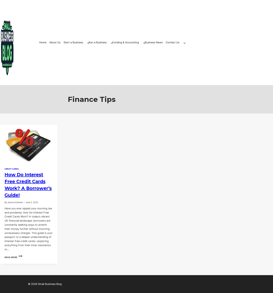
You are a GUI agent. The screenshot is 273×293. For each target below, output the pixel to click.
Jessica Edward (15, 202)
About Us (54, 42)
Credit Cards (12, 169)
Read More (13, 257)
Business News (154, 42)
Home (42, 42)
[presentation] (28, 144)
